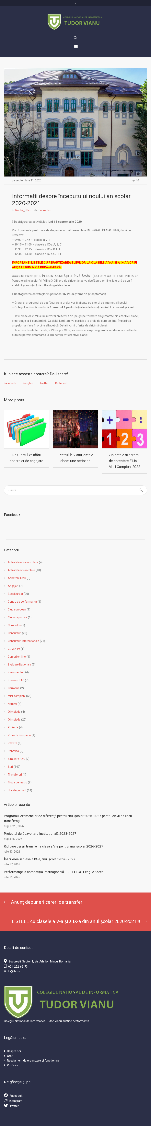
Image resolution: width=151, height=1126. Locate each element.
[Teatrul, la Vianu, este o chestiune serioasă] (75, 429)
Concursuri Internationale (23, 641)
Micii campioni (16, 696)
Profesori (13, 1065)
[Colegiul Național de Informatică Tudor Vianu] (76, 22)
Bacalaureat (15, 593)
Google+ (28, 383)
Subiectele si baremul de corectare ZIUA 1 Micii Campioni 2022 (124, 461)
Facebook (10, 383)
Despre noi (14, 1051)
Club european (17, 609)
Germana (13, 688)
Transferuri (15, 774)
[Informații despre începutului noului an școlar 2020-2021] (75, 122)
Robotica (13, 751)
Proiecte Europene (19, 735)
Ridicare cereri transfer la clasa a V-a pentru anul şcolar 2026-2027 (53, 846)
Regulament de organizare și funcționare (33, 1060)
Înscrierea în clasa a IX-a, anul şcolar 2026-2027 (39, 859)
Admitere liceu (17, 578)
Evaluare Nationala (19, 664)
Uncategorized (17, 790)
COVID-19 (14, 648)
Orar (10, 1056)
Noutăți (19, 210)
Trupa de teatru (17, 782)
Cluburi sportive (17, 617)
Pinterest (61, 383)
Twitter (44, 383)
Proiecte (13, 727)
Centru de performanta (22, 601)
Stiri (28, 210)
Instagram (15, 1101)
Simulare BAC (16, 758)
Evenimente (15, 672)
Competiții (14, 625)
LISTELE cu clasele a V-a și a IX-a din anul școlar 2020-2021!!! (76, 921)
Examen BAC (16, 680)
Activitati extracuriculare (23, 562)
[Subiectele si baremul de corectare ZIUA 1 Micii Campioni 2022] (124, 429)
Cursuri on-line (17, 656)
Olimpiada (14, 711)
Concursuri (14, 633)
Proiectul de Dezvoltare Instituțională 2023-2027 (40, 834)
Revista (12, 743)
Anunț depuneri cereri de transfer (46, 902)
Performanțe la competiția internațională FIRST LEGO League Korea (53, 872)
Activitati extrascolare (21, 570)
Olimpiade (14, 719)
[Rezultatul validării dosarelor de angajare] (26, 429)
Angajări (13, 585)
